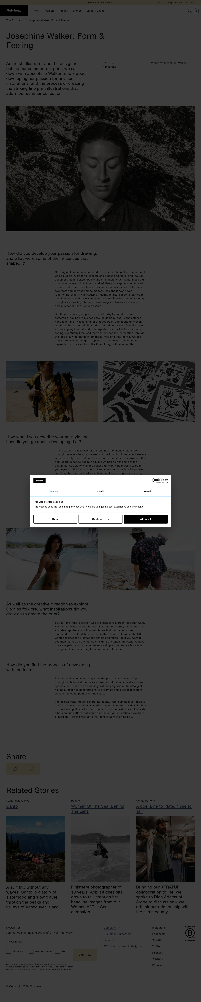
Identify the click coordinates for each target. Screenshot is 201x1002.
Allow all (145, 519)
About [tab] (147, 491)
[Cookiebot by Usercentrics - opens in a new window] (154, 480)
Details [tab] (100, 491)
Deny (55, 519)
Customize (98, 519)
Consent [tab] (53, 491)
